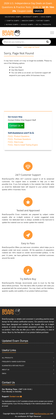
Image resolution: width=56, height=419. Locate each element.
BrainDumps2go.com (42, 413)
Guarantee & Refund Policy (13, 365)
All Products (7, 358)
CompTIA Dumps (13, 21)
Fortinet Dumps (43, 21)
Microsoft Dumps (30, 17)
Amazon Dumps (28, 21)
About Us (5, 369)
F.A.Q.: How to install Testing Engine (23, 144)
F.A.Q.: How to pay (15, 142)
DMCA (4, 373)
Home (19, 47)
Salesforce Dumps (13, 17)
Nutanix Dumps (12, 24)
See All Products (43, 24)
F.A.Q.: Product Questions (18, 136)
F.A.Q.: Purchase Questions (19, 139)
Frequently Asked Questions (13, 361)
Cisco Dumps (46, 17)
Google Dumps (27, 24)
